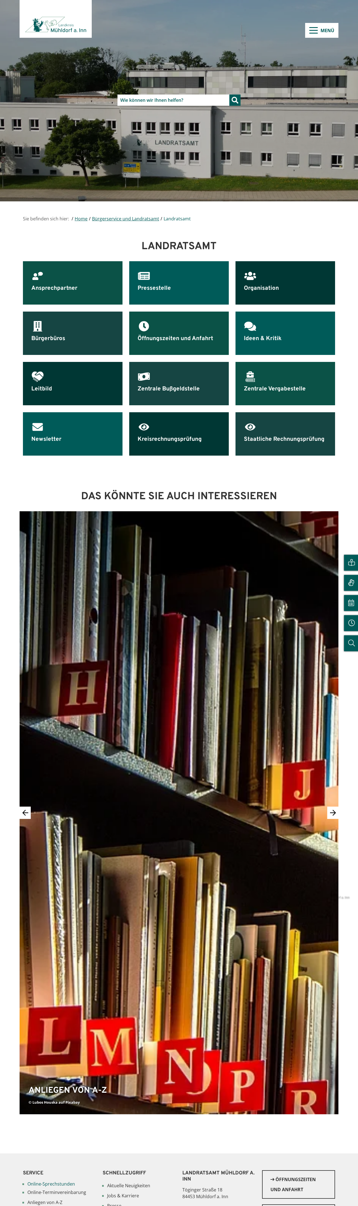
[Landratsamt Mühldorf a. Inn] (56, 19)
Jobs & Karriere (123, 1196)
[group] (179, 812)
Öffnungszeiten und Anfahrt (293, 1184)
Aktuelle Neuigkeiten (128, 1186)
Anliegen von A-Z (44, 1202)
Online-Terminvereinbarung (56, 1192)
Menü (327, 30)
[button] (332, 813)
